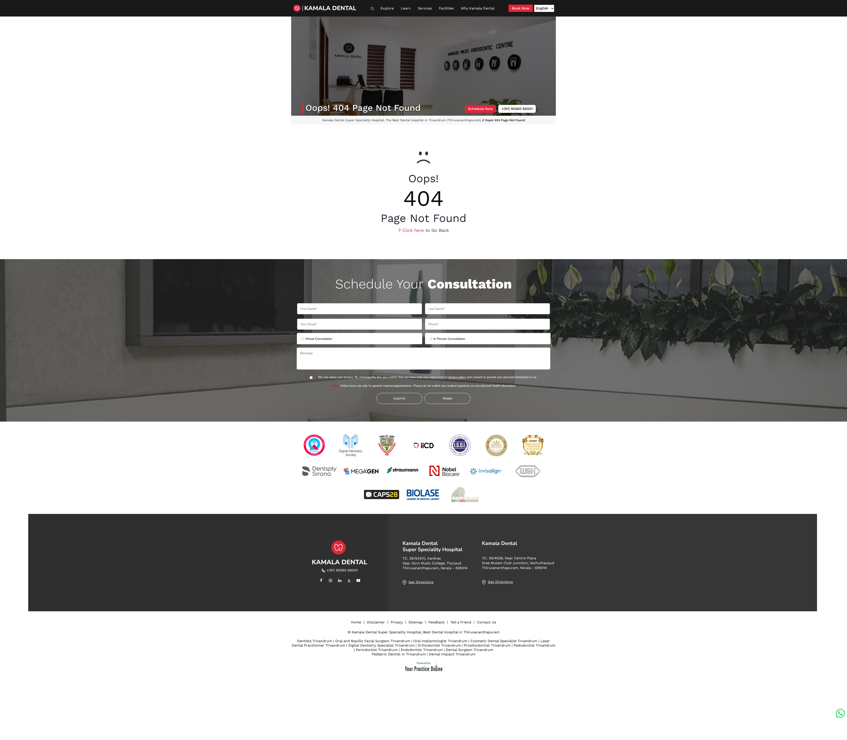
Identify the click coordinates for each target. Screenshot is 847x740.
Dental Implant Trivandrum (452, 654)
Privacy (397, 622)
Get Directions (421, 582)
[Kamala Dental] (330, 8)
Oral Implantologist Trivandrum (440, 641)
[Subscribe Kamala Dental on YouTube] (358, 581)
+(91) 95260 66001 (517, 109)
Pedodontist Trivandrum (534, 645)
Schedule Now (480, 109)
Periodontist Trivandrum (377, 650)
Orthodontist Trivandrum (439, 645)
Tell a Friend (460, 622)
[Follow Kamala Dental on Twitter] (349, 581)
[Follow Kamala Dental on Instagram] (330, 581)
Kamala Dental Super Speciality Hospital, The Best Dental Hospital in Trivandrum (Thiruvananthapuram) (402, 120)
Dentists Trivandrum (314, 641)
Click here (413, 230)
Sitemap (416, 622)
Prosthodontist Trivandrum (487, 645)
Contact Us (486, 622)
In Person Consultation (449, 338)
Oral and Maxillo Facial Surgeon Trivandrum (372, 641)
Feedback (436, 622)
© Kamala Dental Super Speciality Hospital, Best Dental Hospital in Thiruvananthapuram (424, 632)
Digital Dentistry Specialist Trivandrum (381, 645)
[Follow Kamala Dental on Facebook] (321, 581)
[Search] (374, 8)
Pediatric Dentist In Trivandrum (399, 654)
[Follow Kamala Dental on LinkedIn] (339, 581)
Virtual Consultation (318, 338)
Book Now (521, 8)
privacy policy (457, 377)
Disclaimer (376, 622)
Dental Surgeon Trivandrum (469, 650)
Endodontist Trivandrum (422, 650)
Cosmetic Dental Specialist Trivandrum (503, 641)
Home (356, 622)
